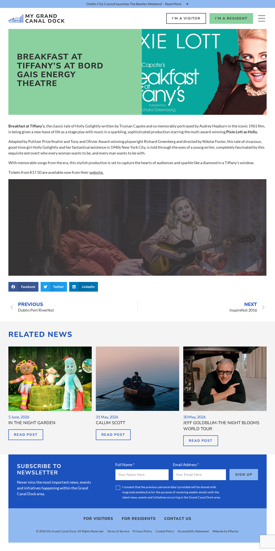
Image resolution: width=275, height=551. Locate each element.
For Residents (139, 518)
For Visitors (98, 518)
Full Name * (124, 464)
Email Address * (186, 464)
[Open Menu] (262, 18)
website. (96, 172)
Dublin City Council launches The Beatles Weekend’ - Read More (133, 4)
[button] (23, 287)
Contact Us (177, 518)
